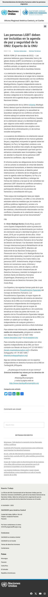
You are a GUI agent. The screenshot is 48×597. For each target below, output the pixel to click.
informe (32, 105)
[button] (45, 26)
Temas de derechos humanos (10, 544)
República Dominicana (8, 573)
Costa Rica (4, 566)
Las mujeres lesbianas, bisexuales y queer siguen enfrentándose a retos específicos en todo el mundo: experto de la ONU (22, 472)
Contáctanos (5, 548)
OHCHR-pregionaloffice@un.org (11, 527)
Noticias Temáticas (35, 51)
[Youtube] (40, 593)
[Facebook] (31, 593)
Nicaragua (4, 558)
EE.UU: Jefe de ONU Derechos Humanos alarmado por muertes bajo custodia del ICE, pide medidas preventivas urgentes (24, 456)
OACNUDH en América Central (10, 537)
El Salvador (4, 569)
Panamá (3, 562)
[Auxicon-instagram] (44, 593)
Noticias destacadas (20, 51)
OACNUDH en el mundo (8, 541)
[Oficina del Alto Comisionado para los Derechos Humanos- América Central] (24, 12)
